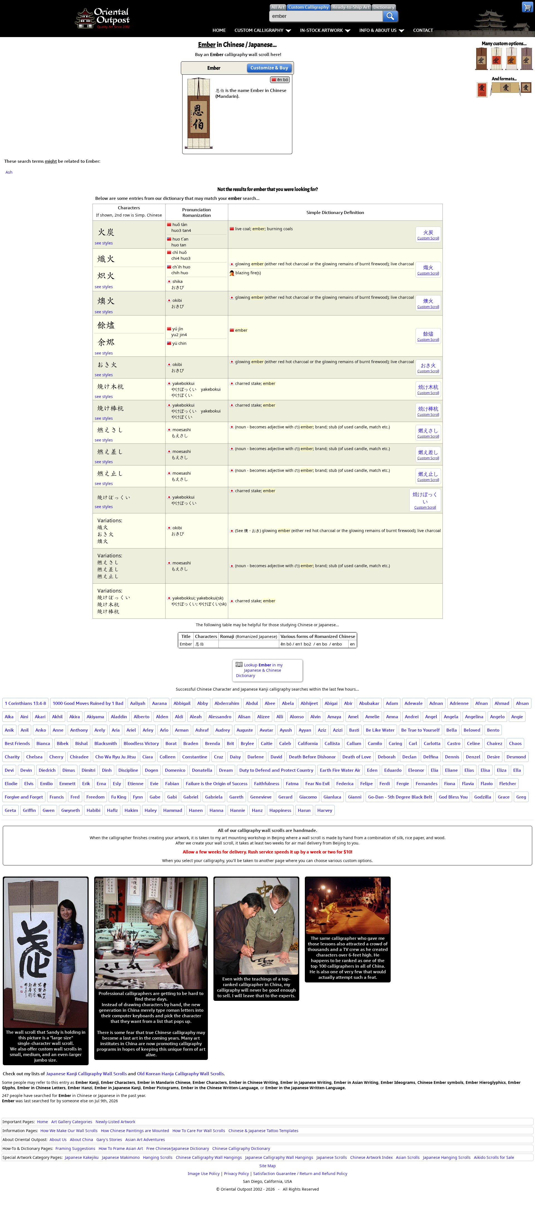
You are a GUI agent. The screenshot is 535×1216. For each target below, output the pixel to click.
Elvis (28, 783)
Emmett (67, 783)
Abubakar (369, 703)
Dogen (151, 770)
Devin (26, 770)
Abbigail (182, 703)
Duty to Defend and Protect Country (276, 770)
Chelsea (34, 756)
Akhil (57, 716)
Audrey (222, 730)
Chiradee (79, 756)
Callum (354, 743)
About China (81, 1139)
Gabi (172, 797)
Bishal (81, 743)
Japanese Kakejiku (82, 1157)
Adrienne (459, 703)
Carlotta (432, 743)
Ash (9, 172)
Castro (453, 743)
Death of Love (356, 756)
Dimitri (88, 770)
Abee (270, 703)
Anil (25, 730)
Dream (226, 770)
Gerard (285, 797)
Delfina (430, 756)
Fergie (403, 783)
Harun (304, 810)
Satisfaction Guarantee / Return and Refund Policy (300, 1173)
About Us (58, 1139)
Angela (451, 716)
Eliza (502, 770)
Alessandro (219, 716)
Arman (182, 730)
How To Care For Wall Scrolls (198, 1130)
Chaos (515, 743)
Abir (348, 703)
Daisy (235, 756)
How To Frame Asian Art (121, 1148)
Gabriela (214, 797)
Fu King (118, 797)
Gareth (236, 797)
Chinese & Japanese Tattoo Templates (263, 1130)
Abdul (252, 703)
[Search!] (390, 16)
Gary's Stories (109, 1139)
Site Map (267, 1165)
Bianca (43, 743)
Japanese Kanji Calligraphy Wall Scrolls (86, 1073)
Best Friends (17, 743)
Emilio (46, 783)
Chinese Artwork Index (371, 1157)
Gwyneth (70, 810)
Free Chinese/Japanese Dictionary (177, 1148)
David (276, 756)
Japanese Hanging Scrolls (447, 1157)
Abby (202, 703)
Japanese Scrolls (332, 1157)
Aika (9, 716)
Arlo (164, 730)
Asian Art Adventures (145, 1139)
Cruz (218, 756)
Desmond (516, 756)
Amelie (372, 716)
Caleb (285, 743)
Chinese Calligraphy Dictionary (241, 1148)
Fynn (138, 797)
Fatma (292, 783)
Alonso (297, 716)
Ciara (147, 756)
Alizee (263, 716)
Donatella (202, 770)
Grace (504, 797)
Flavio (487, 783)
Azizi (337, 730)
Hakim (131, 810)
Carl (413, 743)
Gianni (354, 797)
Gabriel (190, 797)
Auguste (245, 730)
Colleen (168, 756)
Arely (99, 730)
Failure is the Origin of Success (216, 783)
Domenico (175, 770)
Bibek (63, 743)
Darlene (255, 756)
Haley (151, 810)
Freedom (95, 797)
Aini (24, 716)
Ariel (131, 730)
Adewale (414, 703)
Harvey (324, 810)
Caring (395, 743)
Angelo (497, 716)
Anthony (79, 730)
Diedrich (47, 770)
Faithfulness (266, 783)
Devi (9, 770)
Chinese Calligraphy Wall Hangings (209, 1157)
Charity (12, 756)
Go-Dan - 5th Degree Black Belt (400, 797)
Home (219, 30)
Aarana (159, 703)
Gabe (155, 797)
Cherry (56, 756)
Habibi (93, 810)
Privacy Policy (236, 1173)
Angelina (474, 716)
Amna (392, 716)
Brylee (247, 743)
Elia (434, 770)
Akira (74, 716)
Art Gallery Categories (71, 1121)
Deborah (387, 756)
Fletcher (507, 783)
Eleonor (416, 770)
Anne (58, 730)
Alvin (315, 716)
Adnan (436, 703)
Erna (101, 783)
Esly (117, 783)
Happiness (280, 810)
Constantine (194, 756)
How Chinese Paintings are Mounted (135, 1130)
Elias (469, 770)
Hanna (216, 810)
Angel (431, 716)
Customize (269, 68)
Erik (86, 783)
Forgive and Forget (24, 797)
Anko (40, 730)
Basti (354, 730)
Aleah (196, 716)
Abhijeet (309, 703)
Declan (409, 756)
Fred (75, 797)
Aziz (322, 730)
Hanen (196, 810)
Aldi (179, 716)
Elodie (11, 783)
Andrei (412, 716)
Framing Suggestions (75, 1148)
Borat (171, 743)
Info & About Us (378, 30)
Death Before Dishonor (312, 756)
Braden (190, 743)
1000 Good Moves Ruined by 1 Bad (88, 703)
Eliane (451, 770)
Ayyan (305, 730)
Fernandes (426, 783)
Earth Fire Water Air (340, 770)
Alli (279, 716)
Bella (451, 730)
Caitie (267, 743)
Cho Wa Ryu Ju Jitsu (115, 756)
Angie (517, 716)
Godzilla (482, 797)
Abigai (331, 703)
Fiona (449, 783)
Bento (493, 730)
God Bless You (453, 797)
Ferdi (385, 783)
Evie (154, 783)
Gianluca (332, 797)
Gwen (49, 810)
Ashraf (202, 730)
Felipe (366, 783)
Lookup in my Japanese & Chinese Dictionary (259, 670)
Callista (332, 743)
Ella (517, 770)
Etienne (136, 783)
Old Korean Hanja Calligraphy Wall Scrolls (180, 1073)
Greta (10, 810)
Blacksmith (105, 743)
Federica (345, 783)
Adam (392, 703)
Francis (57, 797)
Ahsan (522, 703)
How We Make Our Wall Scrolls (69, 1130)
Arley (148, 730)
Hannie (237, 810)
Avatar (266, 730)
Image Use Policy (204, 1173)
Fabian (172, 783)
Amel (353, 716)
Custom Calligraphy (259, 30)
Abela (288, 703)
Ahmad (502, 703)
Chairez (494, 743)
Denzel (473, 756)
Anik (9, 730)
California (308, 743)
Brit (230, 743)
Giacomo (308, 797)
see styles (104, 243)
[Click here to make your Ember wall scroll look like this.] (199, 146)
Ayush (286, 730)
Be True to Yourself (420, 730)
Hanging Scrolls (157, 1157)
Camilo (375, 743)
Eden (372, 770)
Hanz (257, 810)
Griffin (29, 810)
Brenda (212, 743)
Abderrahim (227, 703)
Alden (162, 716)
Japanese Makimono (121, 1157)
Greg (521, 797)
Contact (423, 30)
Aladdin (119, 716)
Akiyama (95, 716)
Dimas (68, 770)
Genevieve (261, 797)
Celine (473, 743)
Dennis (452, 756)
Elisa (485, 770)
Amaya (334, 716)
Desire (493, 756)
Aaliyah (137, 703)
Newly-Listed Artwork (115, 1121)
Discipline (128, 770)
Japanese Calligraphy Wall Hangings (279, 1157)
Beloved (472, 730)
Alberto (141, 716)
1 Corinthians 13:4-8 (25, 703)
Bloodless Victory (141, 743)
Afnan (481, 703)
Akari (40, 716)
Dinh (107, 770)
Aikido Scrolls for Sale (494, 1157)
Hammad (172, 810)
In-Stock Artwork (321, 30)
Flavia (468, 783)
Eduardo (393, 770)
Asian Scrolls (408, 1157)
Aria (116, 730)
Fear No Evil (317, 783)
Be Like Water (380, 730)
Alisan (244, 716)
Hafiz (112, 810)
